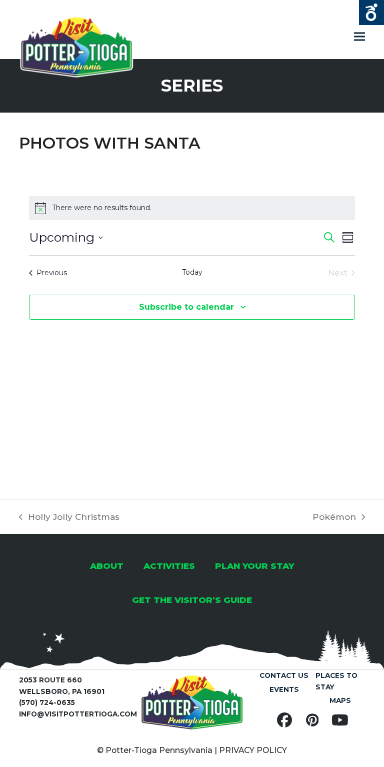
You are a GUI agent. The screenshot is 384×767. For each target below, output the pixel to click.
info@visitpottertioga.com (78, 714)
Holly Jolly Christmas (69, 518)
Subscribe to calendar (186, 307)
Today (192, 272)
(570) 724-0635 (47, 702)
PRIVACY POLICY (253, 750)
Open (371, 12)
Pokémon (334, 518)
